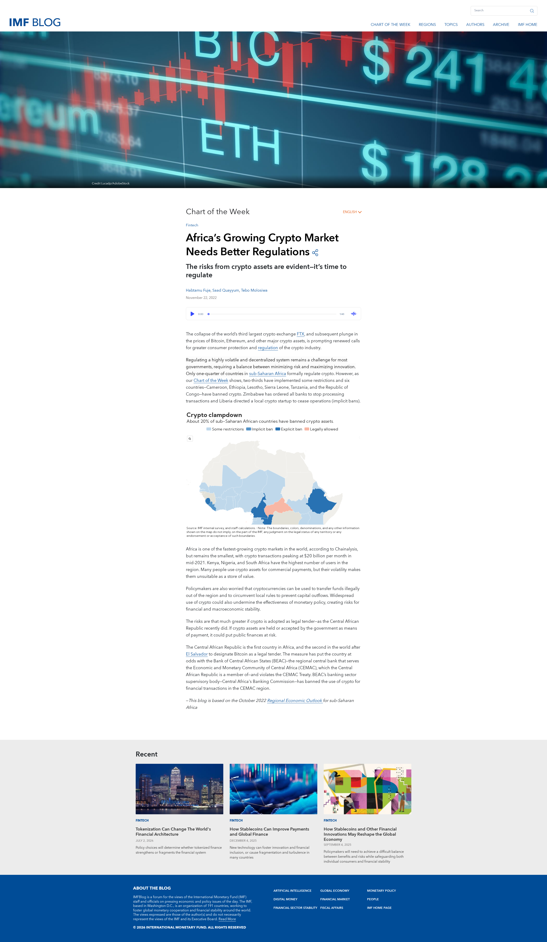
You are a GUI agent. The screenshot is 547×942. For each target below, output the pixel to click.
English (350, 212)
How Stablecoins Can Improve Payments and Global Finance (269, 832)
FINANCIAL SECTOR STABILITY (295, 908)
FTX (300, 334)
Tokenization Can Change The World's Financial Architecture (173, 832)
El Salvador (197, 654)
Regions (427, 25)
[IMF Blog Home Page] (35, 22)
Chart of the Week (390, 25)
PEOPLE (373, 899)
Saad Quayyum (225, 290)
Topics (451, 25)
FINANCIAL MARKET (335, 899)
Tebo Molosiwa (254, 290)
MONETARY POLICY (381, 891)
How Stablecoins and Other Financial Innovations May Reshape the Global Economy (360, 834)
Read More (227, 919)
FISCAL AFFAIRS (331, 908)
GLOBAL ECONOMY (334, 891)
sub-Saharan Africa (267, 373)
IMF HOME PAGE (379, 908)
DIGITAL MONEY (285, 899)
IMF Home (527, 25)
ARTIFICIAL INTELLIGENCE (293, 891)
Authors (475, 25)
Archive (501, 25)
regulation (268, 348)
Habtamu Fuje (198, 290)
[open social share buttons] (315, 252)
